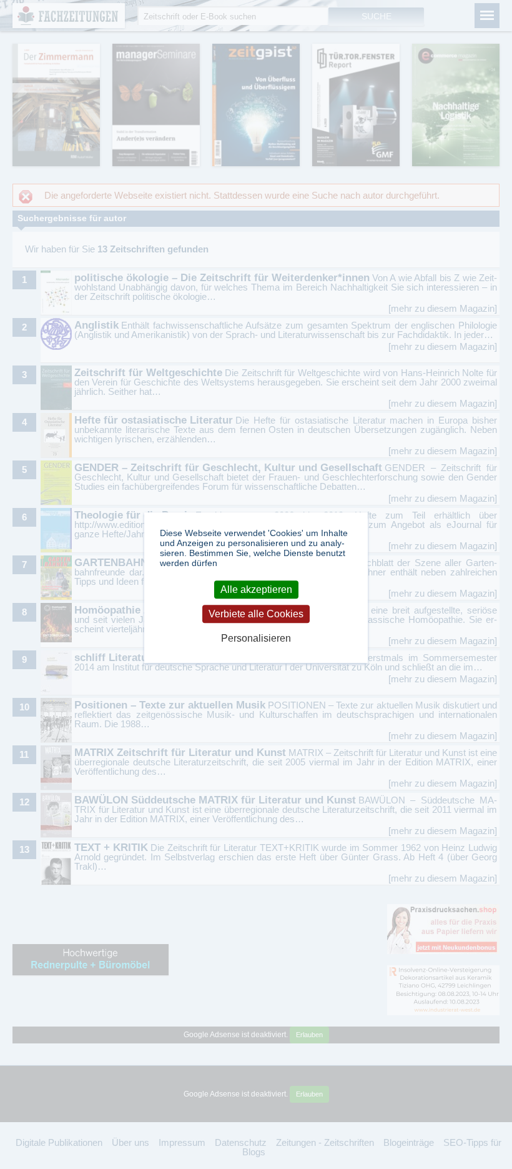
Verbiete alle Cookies (256, 614)
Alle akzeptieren (256, 589)
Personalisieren (256, 638)
